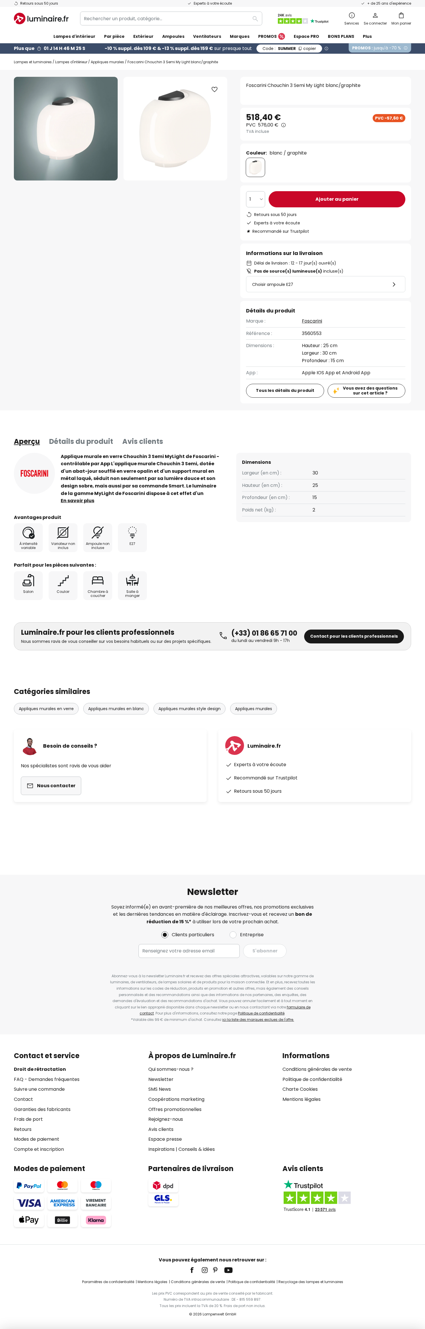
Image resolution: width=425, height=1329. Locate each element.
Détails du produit (81, 441)
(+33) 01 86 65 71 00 (264, 633)
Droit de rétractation (40, 1069)
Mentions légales (301, 1099)
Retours (23, 1129)
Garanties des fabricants (42, 1109)
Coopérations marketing (176, 1099)
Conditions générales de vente (317, 1069)
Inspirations (161, 1149)
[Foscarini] (34, 473)
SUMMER (289, 48)
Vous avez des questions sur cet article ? (370, 390)
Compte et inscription (39, 1149)
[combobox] (171, 18)
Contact (23, 1099)
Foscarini (312, 321)
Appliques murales (107, 61)
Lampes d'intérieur (71, 61)
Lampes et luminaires (33, 61)
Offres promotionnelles (175, 1109)
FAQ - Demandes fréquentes (47, 1079)
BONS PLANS (341, 36)
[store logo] (41, 18)
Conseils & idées (196, 1149)
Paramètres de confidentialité (108, 1281)
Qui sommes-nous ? (170, 1069)
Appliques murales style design (189, 709)
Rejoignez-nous (165, 1119)
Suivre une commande (39, 1089)
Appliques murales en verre (46, 709)
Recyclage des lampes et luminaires (310, 1281)
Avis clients (142, 441)
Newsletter (160, 1079)
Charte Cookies (300, 1089)
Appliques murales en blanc (116, 709)
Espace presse (165, 1139)
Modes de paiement (36, 1139)
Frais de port (28, 1119)
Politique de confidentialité (261, 1013)
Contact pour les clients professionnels (354, 636)
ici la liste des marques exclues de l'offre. (258, 1019)
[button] (214, 89)
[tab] (27, 441)
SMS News (159, 1089)
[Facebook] (196, 1270)
